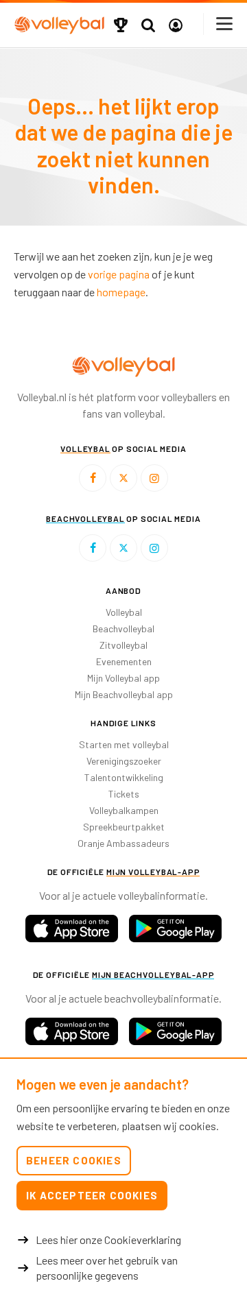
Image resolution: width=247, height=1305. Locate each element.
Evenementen (124, 661)
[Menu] (225, 23)
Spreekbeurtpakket (124, 827)
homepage (121, 291)
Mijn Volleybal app (123, 678)
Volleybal (124, 612)
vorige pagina (119, 273)
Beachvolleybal (123, 628)
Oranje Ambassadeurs (123, 843)
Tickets (123, 794)
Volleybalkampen (123, 810)
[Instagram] (154, 478)
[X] (123, 478)
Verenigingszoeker (123, 761)
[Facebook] (92, 478)
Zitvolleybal (123, 645)
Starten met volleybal (124, 744)
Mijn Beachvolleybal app (124, 694)
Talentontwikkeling (123, 777)
